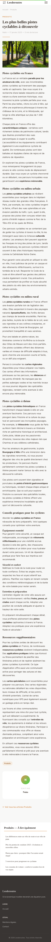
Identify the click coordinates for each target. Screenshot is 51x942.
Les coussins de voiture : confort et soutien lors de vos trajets (25, 868)
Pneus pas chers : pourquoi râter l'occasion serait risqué (24, 854)
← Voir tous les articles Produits (16, 807)
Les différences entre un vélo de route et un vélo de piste (25, 837)
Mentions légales (9, 922)
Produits (13, 10)
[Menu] (46, 2)
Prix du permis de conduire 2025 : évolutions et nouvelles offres (24, 846)
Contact (5, 926)
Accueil (5, 10)
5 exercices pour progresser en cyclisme (21, 861)
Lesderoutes (12, 2)
